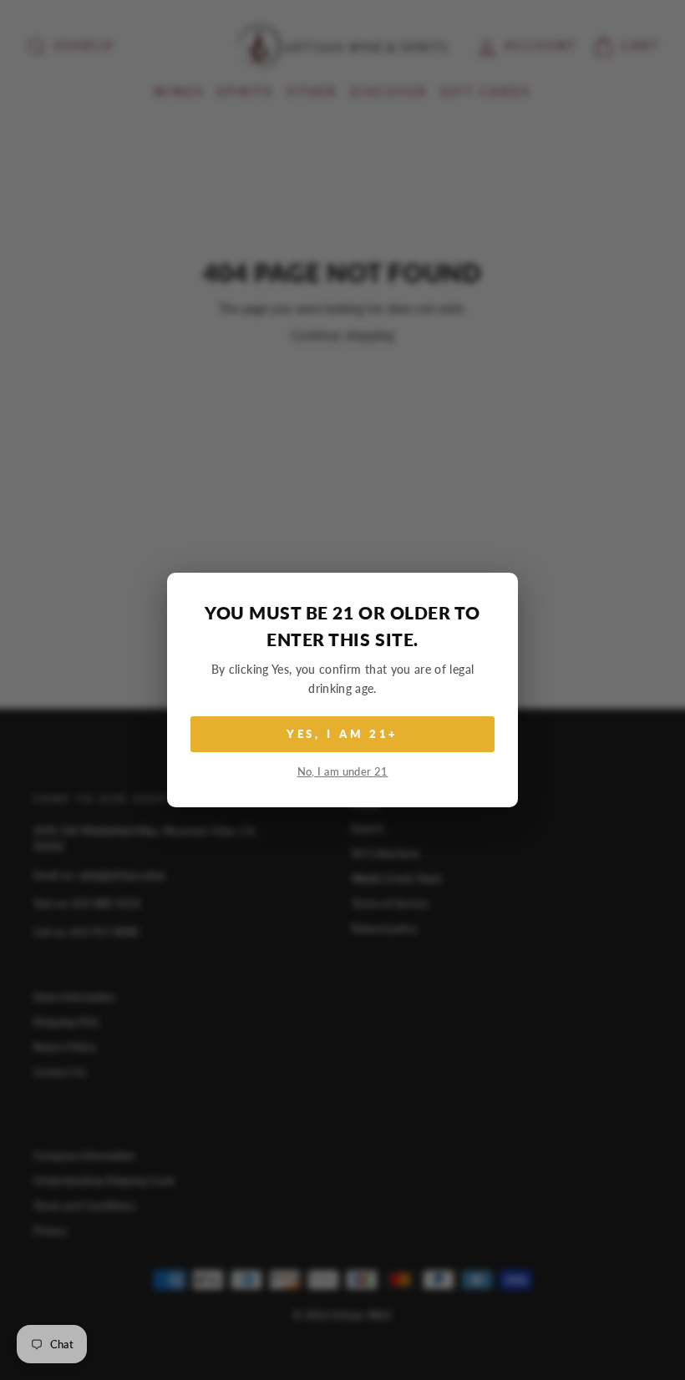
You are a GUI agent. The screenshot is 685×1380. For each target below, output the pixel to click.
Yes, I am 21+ (343, 734)
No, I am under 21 (342, 772)
